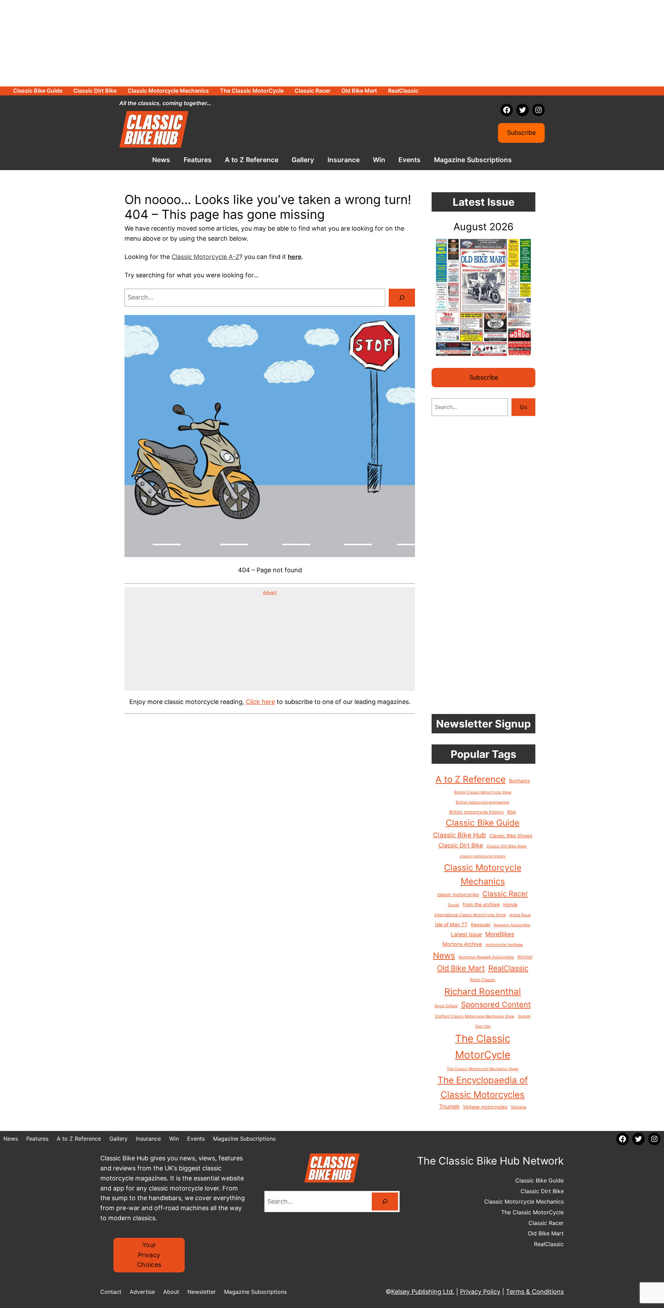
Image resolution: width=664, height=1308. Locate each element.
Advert (270, 592)
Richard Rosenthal (482, 991)
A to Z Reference (470, 779)
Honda (510, 904)
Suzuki (524, 1016)
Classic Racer (505, 893)
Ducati (453, 905)
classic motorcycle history (483, 856)
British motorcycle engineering (482, 802)
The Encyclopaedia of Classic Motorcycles (482, 1087)
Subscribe (521, 132)
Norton (524, 956)
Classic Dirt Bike (461, 845)
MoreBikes (499, 934)
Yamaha (518, 1107)
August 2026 (483, 227)
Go (523, 406)
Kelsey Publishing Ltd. (422, 1291)
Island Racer (520, 915)
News (444, 955)
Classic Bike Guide (482, 823)
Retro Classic (483, 979)
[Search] (402, 298)
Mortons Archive (462, 944)
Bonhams (519, 780)
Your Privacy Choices (149, 1255)
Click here (260, 701)
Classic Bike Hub (459, 835)
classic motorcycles (458, 894)
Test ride (482, 1026)
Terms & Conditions (535, 1291)
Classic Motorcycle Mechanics (483, 874)
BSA (511, 812)
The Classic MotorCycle (482, 1046)
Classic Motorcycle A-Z (205, 256)
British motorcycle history (476, 812)
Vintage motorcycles (485, 1107)
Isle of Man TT (451, 924)
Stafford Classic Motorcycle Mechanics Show (475, 1016)
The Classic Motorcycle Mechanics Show (482, 1069)
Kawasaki (480, 924)
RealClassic (508, 968)
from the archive (481, 904)
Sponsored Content (496, 1004)
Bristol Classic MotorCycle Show (482, 792)
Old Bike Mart (461, 968)
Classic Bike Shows (510, 835)
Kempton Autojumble (512, 925)
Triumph (449, 1106)
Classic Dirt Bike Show (507, 846)
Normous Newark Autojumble (486, 957)
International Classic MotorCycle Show (470, 914)
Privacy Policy (480, 1291)
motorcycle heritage (504, 944)
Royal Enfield (446, 1006)
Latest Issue (466, 934)
